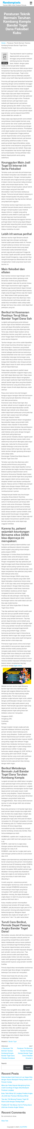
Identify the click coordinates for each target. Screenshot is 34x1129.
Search (4, 1063)
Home (3, 43)
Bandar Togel (12, 1041)
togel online (18, 665)
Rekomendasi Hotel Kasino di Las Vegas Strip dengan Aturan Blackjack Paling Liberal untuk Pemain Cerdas (16, 1079)
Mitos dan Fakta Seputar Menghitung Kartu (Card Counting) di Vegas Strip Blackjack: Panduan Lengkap (15, 1087)
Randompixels (11, 2)
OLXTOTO (23, 1127)
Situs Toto (4, 1121)
